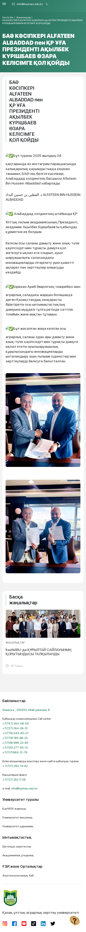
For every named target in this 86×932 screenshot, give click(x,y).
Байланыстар (14, 701)
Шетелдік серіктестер (16, 846)
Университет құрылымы (17, 826)
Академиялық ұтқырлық (18, 855)
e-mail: (19, 788)
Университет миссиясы (17, 817)
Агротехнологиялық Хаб (18, 875)
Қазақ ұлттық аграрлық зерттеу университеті (40, 912)
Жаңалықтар (23, 17)
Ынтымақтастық (17, 837)
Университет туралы (20, 799)
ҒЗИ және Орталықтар (22, 866)
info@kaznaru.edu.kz (30, 4)
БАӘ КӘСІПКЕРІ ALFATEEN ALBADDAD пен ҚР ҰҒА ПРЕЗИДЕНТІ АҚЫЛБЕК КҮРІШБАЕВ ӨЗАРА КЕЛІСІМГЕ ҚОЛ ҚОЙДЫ (42, 21)
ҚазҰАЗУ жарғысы (14, 808)
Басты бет (7, 17)
